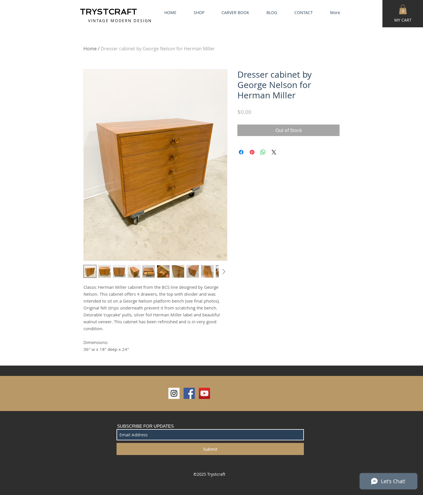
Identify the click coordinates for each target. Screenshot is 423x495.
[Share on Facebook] (241, 152)
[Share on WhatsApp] (263, 152)
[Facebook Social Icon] (189, 393)
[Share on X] (273, 152)
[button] (403, 9)
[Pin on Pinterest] (252, 152)
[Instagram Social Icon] (174, 393)
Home (90, 48)
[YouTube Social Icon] (204, 393)
